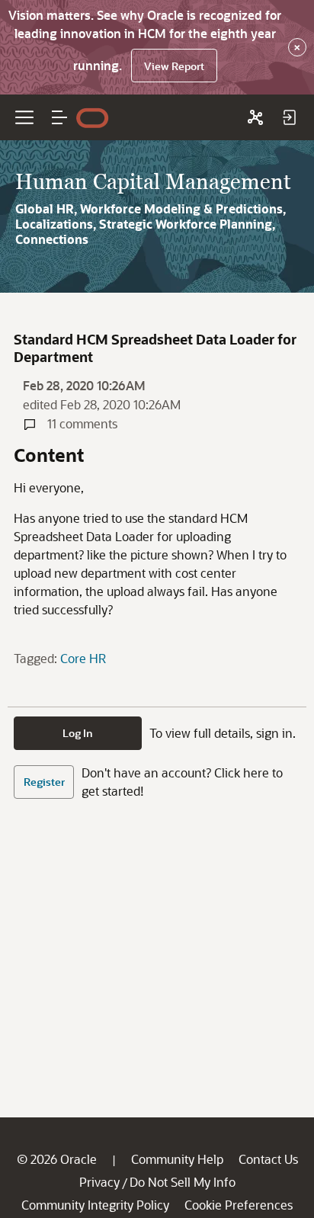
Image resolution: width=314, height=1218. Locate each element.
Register (44, 781)
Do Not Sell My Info (183, 1182)
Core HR (83, 658)
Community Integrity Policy (95, 1205)
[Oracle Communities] (255, 117)
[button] (59, 117)
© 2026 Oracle (57, 1159)
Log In (77, 733)
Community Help (177, 1159)
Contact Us (268, 1159)
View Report (174, 66)
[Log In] (289, 117)
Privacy (99, 1182)
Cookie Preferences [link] (238, 1205)
